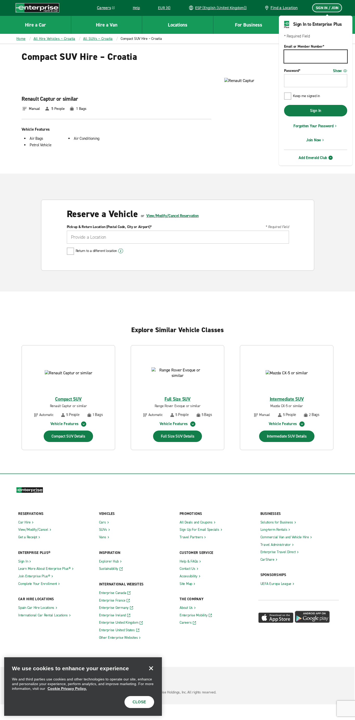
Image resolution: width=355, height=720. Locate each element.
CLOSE (139, 702)
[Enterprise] (37, 7)
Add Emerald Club (313, 157)
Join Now (313, 140)
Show (337, 70)
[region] (83, 686)
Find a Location (284, 7)
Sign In (315, 110)
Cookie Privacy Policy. (67, 688)
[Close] (151, 668)
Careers (108, 8)
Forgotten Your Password (313, 126)
